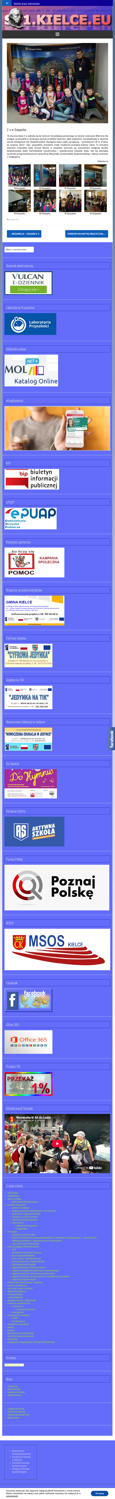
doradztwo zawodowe (18, 1324)
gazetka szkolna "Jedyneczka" (22, 1300)
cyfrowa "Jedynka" (21, 1208)
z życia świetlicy (14, 1294)
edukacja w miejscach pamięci (26, 1214)
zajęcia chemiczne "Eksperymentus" (29, 1267)
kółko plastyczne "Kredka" (24, 1264)
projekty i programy (16, 1205)
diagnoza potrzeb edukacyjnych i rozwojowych (34, 1211)
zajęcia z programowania (24, 1279)
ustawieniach (12, 1496)
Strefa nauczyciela (16, 1411)
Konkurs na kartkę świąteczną (87, 234)
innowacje (12, 1232)
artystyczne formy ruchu (23, 1234)
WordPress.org (14, 1395)
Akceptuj (99, 1493)
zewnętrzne (17, 1306)
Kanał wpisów (14, 1389)
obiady (10, 1327)
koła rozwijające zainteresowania (23, 1246)
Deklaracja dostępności (18, 1414)
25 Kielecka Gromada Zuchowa (26, 1252)
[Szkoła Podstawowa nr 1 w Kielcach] (16, 18)
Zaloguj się (12, 1386)
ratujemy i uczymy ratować (25, 1217)
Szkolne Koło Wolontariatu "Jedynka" (24, 1282)
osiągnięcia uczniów (25, 1309)
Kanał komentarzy (16, 1392)
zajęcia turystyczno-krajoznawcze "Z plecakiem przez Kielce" (41, 1276)
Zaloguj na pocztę (15, 1409)
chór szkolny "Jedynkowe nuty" (26, 1258)
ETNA (14, 1318)
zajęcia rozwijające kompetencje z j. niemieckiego (35, 1270)
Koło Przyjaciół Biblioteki (23, 1255)
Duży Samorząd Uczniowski (20, 1336)
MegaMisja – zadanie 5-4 (24, 234)
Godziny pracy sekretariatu (27, 3)
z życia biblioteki (15, 1297)
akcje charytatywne (16, 1291)
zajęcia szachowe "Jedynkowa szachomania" (33, 1273)
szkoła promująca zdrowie (24, 1220)
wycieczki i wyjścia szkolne (20, 1288)
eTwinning (12, 1339)
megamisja (21, 1229)
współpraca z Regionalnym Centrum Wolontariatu (31, 1342)
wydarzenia (13, 1196)
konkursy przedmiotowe (18, 1303)
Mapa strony (13, 1417)
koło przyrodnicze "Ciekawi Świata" (28, 1261)
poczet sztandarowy (17, 1285)
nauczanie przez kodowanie (25, 1243)
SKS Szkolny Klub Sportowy (25, 1202)
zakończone (18, 1223)
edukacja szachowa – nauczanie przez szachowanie (37, 1240)
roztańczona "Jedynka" (18, 1315)
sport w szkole (14, 1199)
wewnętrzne (18, 1312)
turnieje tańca (18, 1321)
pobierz (11, 1330)
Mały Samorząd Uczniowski (20, 1333)
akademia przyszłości (26, 1226)
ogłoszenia (12, 1193)
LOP (14, 1249)
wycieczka (14, 219)
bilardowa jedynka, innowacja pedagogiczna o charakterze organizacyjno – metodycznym (54, 1237)
